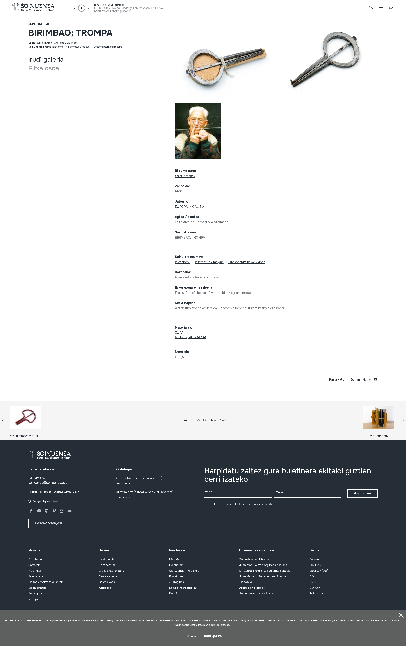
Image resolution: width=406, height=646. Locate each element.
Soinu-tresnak (39, 24)
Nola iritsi (34, 570)
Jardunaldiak (107, 559)
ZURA (179, 333)
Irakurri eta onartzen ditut (242, 504)
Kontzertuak (107, 565)
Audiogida (35, 593)
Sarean (314, 559)
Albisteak (105, 588)
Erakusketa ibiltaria (111, 570)
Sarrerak (34, 565)
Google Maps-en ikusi (45, 501)
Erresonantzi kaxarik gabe (107, 46)
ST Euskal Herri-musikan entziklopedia (265, 570)
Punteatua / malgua (79, 46)
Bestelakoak (107, 582)
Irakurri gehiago (182, 625)
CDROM (315, 588)
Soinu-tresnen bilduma (254, 559)
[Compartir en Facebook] (370, 379)
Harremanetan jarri (48, 523)
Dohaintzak (176, 593)
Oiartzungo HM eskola (184, 570)
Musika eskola (108, 576)
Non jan (33, 599)
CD (312, 576)
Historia (174, 559)
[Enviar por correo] (375, 379)
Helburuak (176, 565)
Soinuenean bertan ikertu (256, 593)
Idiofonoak (58, 46)
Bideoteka (246, 582)
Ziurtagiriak (176, 582)
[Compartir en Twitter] (364, 379)
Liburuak (315, 565)
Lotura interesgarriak (183, 588)
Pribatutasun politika (224, 504)
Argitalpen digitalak (252, 588)
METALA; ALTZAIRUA (190, 337)
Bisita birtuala (37, 588)
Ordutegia (35, 559)
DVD (313, 582)
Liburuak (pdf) (319, 570)
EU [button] (391, 8)
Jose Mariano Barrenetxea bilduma (262, 576)
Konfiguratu (213, 636)
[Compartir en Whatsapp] (353, 379)
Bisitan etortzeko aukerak (45, 582)
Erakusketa (35, 576)
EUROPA (181, 207)
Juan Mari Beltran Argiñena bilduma (263, 565)
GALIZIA (198, 207)
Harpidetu (359, 493)
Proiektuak (176, 576)
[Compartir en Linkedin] (358, 379)
